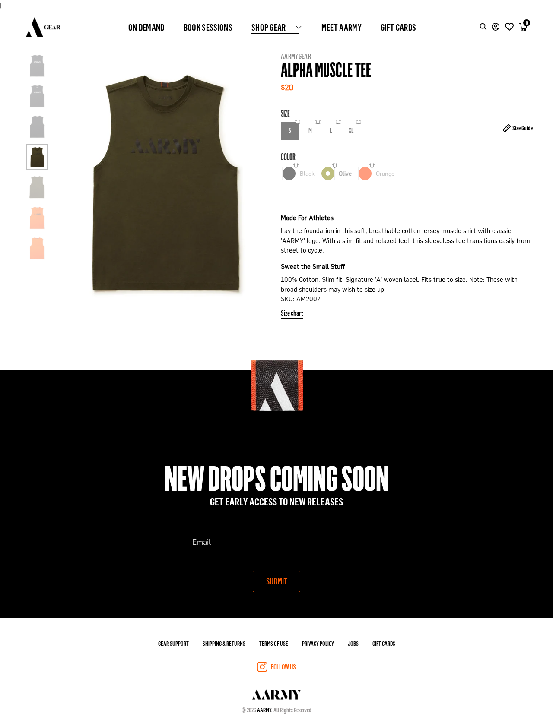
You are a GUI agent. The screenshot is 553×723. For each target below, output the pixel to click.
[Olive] (328, 173)
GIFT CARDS (398, 27)
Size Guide (522, 128)
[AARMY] (43, 27)
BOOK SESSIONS (208, 27)
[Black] (289, 173)
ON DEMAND (146, 27)
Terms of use (273, 643)
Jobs (353, 643)
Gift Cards (383, 643)
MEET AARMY (341, 27)
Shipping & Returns (224, 643)
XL (351, 130)
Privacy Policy (318, 643)
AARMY (264, 710)
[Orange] (365, 173)
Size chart (292, 313)
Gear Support (173, 643)
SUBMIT (276, 581)
